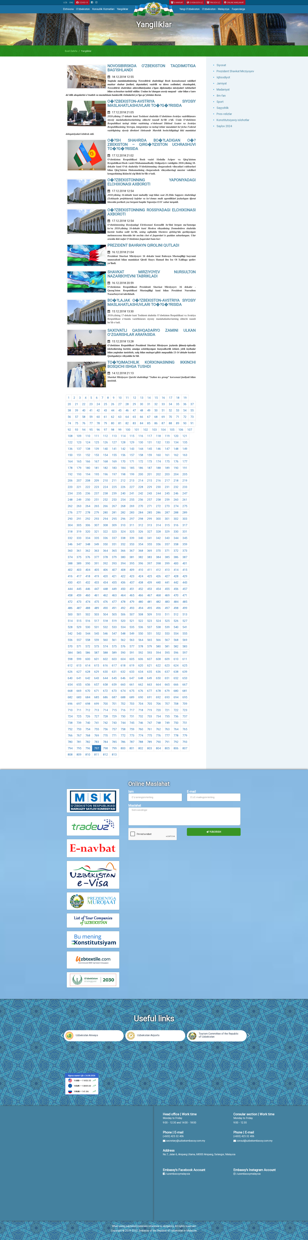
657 (96, 684)
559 (96, 640)
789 (149, 742)
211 (114, 480)
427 (167, 576)
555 (184, 633)
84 (141, 423)
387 (184, 557)
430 (70, 582)
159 (149, 455)
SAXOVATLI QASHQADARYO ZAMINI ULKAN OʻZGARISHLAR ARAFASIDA (151, 332)
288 (176, 512)
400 (176, 563)
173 (149, 461)
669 (79, 690)
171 (131, 461)
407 (114, 569)
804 (158, 748)
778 (176, 735)
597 (184, 652)
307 (96, 525)
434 (105, 582)
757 (114, 729)
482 (158, 601)
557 (79, 640)
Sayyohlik (223, 107)
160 (158, 455)
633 (131, 671)
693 (167, 697)
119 (167, 436)
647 (131, 678)
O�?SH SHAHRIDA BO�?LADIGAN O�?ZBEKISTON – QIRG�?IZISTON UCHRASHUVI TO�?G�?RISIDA (151, 144)
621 (149, 665)
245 (167, 493)
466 (140, 595)
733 (149, 716)
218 (176, 480)
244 (158, 493)
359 (184, 544)
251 (96, 499)
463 (114, 595)
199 (131, 474)
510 (158, 614)
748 (158, 722)
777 (167, 735)
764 (176, 729)
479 (131, 601)
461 (96, 595)
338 (123, 538)
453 (149, 589)
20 (69, 404)
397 (149, 563)
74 (69, 423)
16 (163, 397)
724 (70, 716)
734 (158, 716)
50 (156, 410)
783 (96, 742)
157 (131, 455)
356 (158, 544)
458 (70, 595)
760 (140, 729)
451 (131, 589)
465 (131, 595)
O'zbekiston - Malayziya (215, 9)
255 (131, 499)
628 (87, 671)
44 (112, 410)
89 (177, 423)
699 (96, 703)
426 (158, 576)
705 (149, 703)
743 (114, 722)
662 (140, 684)
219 (184, 480)
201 (149, 474)
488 (87, 608)
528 (70, 627)
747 (149, 722)
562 (123, 640)
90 (184, 423)
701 (114, 703)
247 (184, 493)
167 (96, 461)
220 (70, 487)
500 (70, 614)
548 (123, 633)
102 (145, 429)
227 (131, 487)
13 (141, 397)
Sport (220, 101)
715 (114, 710)
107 (189, 429)
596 (176, 652)
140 (105, 448)
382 (140, 557)
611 (184, 659)
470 (176, 595)
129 (131, 442)
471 (184, 595)
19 (185, 397)
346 (70, 544)
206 (70, 480)
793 (184, 742)
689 (131, 697)
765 (184, 729)
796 (87, 748)
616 (105, 665)
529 (79, 627)
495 (149, 608)
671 (96, 690)
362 (87, 550)
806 (176, 748)
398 (158, 563)
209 (96, 480)
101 (136, 429)
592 (140, 652)
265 (96, 506)
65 (134, 416)
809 (79, 754)
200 (140, 474)
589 (114, 652)
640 (70, 678)
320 (87, 531)
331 (184, 531)
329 (167, 531)
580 (158, 646)
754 (87, 729)
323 (114, 531)
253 (114, 499)
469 (167, 595)
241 (131, 493)
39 (76, 410)
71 (177, 416)
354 (140, 544)
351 (114, 544)
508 (140, 614)
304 (70, 525)
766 (70, 735)
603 (114, 659)
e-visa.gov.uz (196, 2)
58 (83, 416)
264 (87, 506)
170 (123, 461)
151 (79, 455)
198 (123, 474)
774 (140, 735)
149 (184, 448)
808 (70, 754)
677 (149, 690)
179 (79, 468)
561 (114, 640)
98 (112, 429)
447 (96, 589)
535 (131, 627)
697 (79, 703)
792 (176, 742)
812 (105, 754)
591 (131, 652)
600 (87, 659)
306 (87, 525)
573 (96, 646)
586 (87, 652)
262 (70, 506)
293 (96, 518)
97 (105, 429)
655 (79, 684)
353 (131, 544)
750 (176, 722)
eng (71, 2)
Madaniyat (223, 89)
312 (140, 525)
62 (112, 416)
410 (140, 569)
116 (140, 436)
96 (98, 429)
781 (79, 742)
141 (114, 448)
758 (123, 729)
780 (70, 742)
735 (167, 716)
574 (105, 646)
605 (131, 659)
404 (87, 569)
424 (140, 576)
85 (148, 423)
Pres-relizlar (224, 114)
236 (87, 493)
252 (105, 499)
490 (105, 608)
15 (156, 397)
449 (114, 589)
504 (105, 614)
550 (140, 633)
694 (176, 697)
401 (184, 563)
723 (184, 710)
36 (184, 404)
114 (123, 436)
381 (131, 557)
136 (70, 448)
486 (70, 608)
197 (114, 474)
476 (105, 601)
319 (79, 531)
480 (140, 601)
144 (140, 448)
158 (140, 455)
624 (176, 665)
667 (184, 684)
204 (176, 474)
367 (131, 550)
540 (176, 627)
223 (96, 487)
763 (167, 729)
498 (176, 608)
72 (184, 416)
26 (112, 404)
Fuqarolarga (238, 9)
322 (105, 531)
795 (79, 748)
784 (105, 742)
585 (79, 652)
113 (114, 436)
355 (149, 544)
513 (184, 614)
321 (96, 531)
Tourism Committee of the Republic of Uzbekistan (218, 1035)
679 (167, 690)
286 (158, 512)
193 (79, 474)
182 (105, 468)
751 (184, 722)
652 (176, 678)
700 (105, 703)
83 (134, 423)
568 (176, 640)
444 (70, 589)
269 (131, 506)
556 (70, 640)
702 (123, 703)
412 (158, 569)
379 (114, 557)
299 (149, 518)
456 (176, 589)
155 (114, 455)
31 (148, 404)
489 (96, 608)
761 (149, 729)
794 (70, 748)
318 (70, 531)
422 (123, 576)
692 (158, 697)
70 (170, 416)
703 (131, 703)
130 (140, 442)
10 (120, 397)
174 (158, 461)
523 (149, 620)
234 (70, 493)
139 (96, 448)
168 (105, 461)
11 (127, 397)
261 (184, 499)
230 (158, 487)
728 (105, 716)
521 (131, 620)
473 (79, 601)
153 (96, 455)
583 (184, 646)
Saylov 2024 (224, 126)
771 (114, 735)
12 (134, 397)
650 (158, 678)
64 (127, 416)
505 (114, 614)
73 (192, 416)
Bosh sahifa (71, 51)
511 (167, 614)
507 (131, 614)
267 (114, 506)
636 (158, 671)
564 (140, 640)
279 (96, 512)
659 (114, 684)
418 (87, 576)
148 (176, 448)
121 (184, 436)
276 (70, 512)
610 (176, 659)
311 (131, 525)
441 (167, 582)
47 (134, 410)
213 (131, 480)
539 (167, 627)
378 (105, 557)
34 (170, 404)
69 (163, 416)
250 (87, 499)
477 (114, 601)
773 (131, 735)
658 (105, 684)
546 (105, 633)
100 (127, 429)
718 (140, 710)
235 (79, 493)
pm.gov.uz (215, 2)
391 (96, 563)
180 (87, 468)
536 (140, 627)
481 (149, 601)
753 (79, 729)
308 (105, 525)
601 (96, 659)
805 (167, 748)
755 (96, 729)
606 (140, 659)
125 (96, 442)
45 (119, 410)
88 (170, 423)
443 (184, 582)
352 (123, 544)
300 (158, 518)
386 (176, 557)
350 (105, 544)
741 (96, 722)
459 (79, 595)
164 (70, 461)
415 (184, 569)
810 (87, 754)
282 (123, 512)
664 (158, 684)
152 (87, 455)
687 (114, 697)
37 (192, 404)
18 (177, 397)
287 (167, 512)
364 (105, 550)
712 (87, 710)
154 (105, 455)
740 (87, 722)
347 (79, 544)
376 (87, 557)
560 (105, 640)
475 (96, 601)
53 (177, 410)
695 (184, 697)
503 (96, 614)
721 (167, 710)
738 (70, 722)
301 (167, 518)
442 (176, 582)
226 (123, 487)
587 (96, 652)
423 (131, 576)
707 (167, 703)
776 (158, 735)
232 (176, 487)
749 (167, 722)
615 (96, 665)
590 (123, 652)
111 (96, 436)
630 (105, 671)
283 (131, 512)
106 (180, 429)
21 (76, 404)
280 (105, 512)
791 (167, 742)
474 (87, 601)
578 (140, 646)
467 (149, 595)
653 (184, 678)
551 (149, 633)
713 (96, 710)
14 (148, 397)
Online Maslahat (235, 2)
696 (70, 703)
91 (192, 423)
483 (167, 601)
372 (176, 550)
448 (105, 589)
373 (184, 550)
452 (140, 589)
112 (105, 436)
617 (114, 665)
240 (123, 493)
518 (105, 620)
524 (158, 620)
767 (79, 735)
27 (119, 404)
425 (149, 576)
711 (79, 710)
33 (163, 404)
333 (79, 538)
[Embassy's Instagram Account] (96, 2)
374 (70, 557)
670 (87, 690)
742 (105, 722)
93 (76, 429)
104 (163, 429)
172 (140, 461)
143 (131, 448)
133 (167, 442)
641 (79, 678)
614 (87, 665)
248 (70, 499)
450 (123, 589)
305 (79, 525)
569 (184, 640)
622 (158, 665)
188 (158, 468)
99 (119, 429)
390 (87, 563)
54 (184, 410)
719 (149, 710)
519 (114, 620)
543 (79, 633)
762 (158, 729)
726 (87, 716)
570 (70, 646)
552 (158, 633)
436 (123, 582)
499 (184, 608)
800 (123, 748)
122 (70, 442)
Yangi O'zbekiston (190, 9)
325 (131, 531)
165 (79, 461)
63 (119, 416)
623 (167, 665)
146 (158, 448)
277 (79, 512)
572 (87, 646)
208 (87, 480)
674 (123, 690)
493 (131, 608)
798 (105, 748)
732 (140, 716)
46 (127, 410)
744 (123, 722)
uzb (65, 2)
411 (149, 569)
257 (149, 499)
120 (176, 436)
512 (176, 614)
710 (70, 710)
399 (167, 563)
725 (79, 716)
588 (105, 652)
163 (184, 455)
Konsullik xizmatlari (103, 9)
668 (70, 690)
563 (131, 640)
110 (87, 436)
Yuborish (215, 832)
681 (184, 690)
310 (123, 525)
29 (134, 404)
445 (79, 589)
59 (91, 416)
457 (184, 589)
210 (105, 480)
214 (140, 480)
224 (105, 487)
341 (149, 538)
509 (149, 614)
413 (167, 569)
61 (105, 416)
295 (114, 518)
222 (87, 487)
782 (87, 742)
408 (123, 569)
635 (149, 671)
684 (87, 697)
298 (140, 518)
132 (158, 442)
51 (163, 410)
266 (105, 506)
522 (140, 620)
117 (149, 436)
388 (70, 563)
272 (158, 506)
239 (114, 493)
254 (123, 499)
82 (127, 423)
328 (158, 531)
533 (114, 627)
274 (176, 506)
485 (184, 601)
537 (149, 627)
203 (167, 474)
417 (79, 576)
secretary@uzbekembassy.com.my (185, 1140)
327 (149, 531)
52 (170, 410)
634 (140, 671)
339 (131, 538)
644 (105, 678)
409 (131, 569)
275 (184, 506)
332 (70, 538)
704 (140, 703)
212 (123, 480)
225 (114, 487)
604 (123, 659)
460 (87, 595)
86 (156, 423)
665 (167, 684)
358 (176, 544)
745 (131, 722)
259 (167, 499)
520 (123, 620)
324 (123, 531)
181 (96, 468)
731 (131, 716)
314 (158, 525)
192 (70, 474)
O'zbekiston (83, 9)
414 (176, 569)
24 (98, 404)
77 (91, 423)
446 (87, 589)
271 (149, 506)
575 (114, 646)
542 (70, 633)
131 (149, 442)
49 (148, 410)
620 (140, 665)
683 (79, 697)
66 (141, 416)
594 (158, 652)
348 (87, 544)
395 (131, 563)
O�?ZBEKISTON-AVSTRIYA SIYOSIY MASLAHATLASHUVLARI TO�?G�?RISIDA (151, 103)
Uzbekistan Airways (87, 1035)
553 (167, 633)
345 (184, 538)
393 (114, 563)
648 (140, 678)
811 (96, 754)
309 (114, 525)
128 (123, 442)
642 (87, 678)
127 (114, 442)
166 (87, 461)
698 (87, 703)
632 (123, 671)
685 (96, 697)
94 (83, 429)
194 (87, 474)
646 (123, 678)
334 (87, 538)
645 (114, 678)
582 (176, 646)
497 (167, 608)
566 (158, 640)
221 (79, 487)
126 (105, 442)
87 (163, 423)
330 (176, 531)
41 (91, 410)
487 (79, 608)
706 (158, 703)
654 (70, 684)
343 (167, 538)
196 (105, 474)
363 (96, 550)
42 (98, 410)
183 (114, 468)
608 (158, 659)
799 (114, 748)
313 (149, 525)
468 (158, 595)
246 (176, 493)
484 (176, 601)
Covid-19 (83, 2)
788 (140, 742)
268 (123, 506)
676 (140, 690)
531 (96, 627)
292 (87, 518)
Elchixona (68, 9)
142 (123, 448)
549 (131, 633)
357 (167, 544)
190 (176, 468)
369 (149, 550)
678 (158, 690)
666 (176, 684)
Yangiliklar (122, 9)
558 (87, 640)
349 (96, 544)
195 (96, 474)
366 (123, 550)
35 (177, 404)
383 (149, 557)
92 (69, 429)
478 (123, 601)
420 (105, 576)
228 (140, 487)
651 (167, 678)
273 (167, 506)
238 (105, 493)
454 (158, 589)
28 (127, 404)
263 (79, 506)
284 (140, 512)
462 (105, 595)
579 (149, 646)
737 (184, 716)
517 (96, 620)
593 (149, 652)
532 (105, 627)
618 (123, 665)
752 (70, 729)
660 (123, 684)
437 (131, 582)
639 (184, 671)
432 (87, 582)
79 (105, 423)
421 (114, 576)
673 (114, 690)
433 (96, 582)
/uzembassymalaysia (178, 1173)
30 (141, 404)
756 (105, 729)
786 (123, 742)
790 (158, 742)
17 (170, 397)
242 (140, 493)
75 (76, 423)
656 (87, 684)
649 (149, 678)
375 (79, 557)
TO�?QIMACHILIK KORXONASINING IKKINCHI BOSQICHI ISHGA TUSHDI (151, 364)
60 (98, 416)
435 (114, 582)
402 (70, 569)
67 (148, 416)
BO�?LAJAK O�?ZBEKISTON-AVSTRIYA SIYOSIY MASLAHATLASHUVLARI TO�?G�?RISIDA (151, 302)
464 (123, 595)
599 (79, 659)
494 (140, 608)
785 (114, 742)
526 (176, 620)
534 (123, 627)
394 (123, 563)
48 (141, 410)
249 (79, 499)
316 (176, 525)
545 (96, 633)
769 (96, 735)
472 (70, 601)
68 (156, 416)
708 (176, 703)
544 (87, 633)
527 (184, 620)
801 (131, 748)
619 (131, 665)
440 (158, 582)
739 (79, 722)
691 (149, 697)
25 (105, 404)
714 (105, 710)
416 (70, 576)
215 (149, 480)
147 (167, 448)
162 (176, 455)
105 (172, 429)
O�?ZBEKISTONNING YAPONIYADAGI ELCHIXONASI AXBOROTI (151, 182)
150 (70, 455)
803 (149, 748)
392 (105, 563)
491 (114, 608)
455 (167, 589)
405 (96, 569)
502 (87, 614)
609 (167, 659)
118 (158, 436)
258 (158, 499)
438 (140, 582)
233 (184, 487)
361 (79, 550)
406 (105, 569)
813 (114, 754)
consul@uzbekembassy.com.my (255, 1140)
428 (176, 576)
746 (140, 722)
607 (149, 659)
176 (176, 461)
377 (96, 557)
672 (105, 690)
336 (105, 538)
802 (140, 748)
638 (176, 671)
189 (167, 468)
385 (167, 557)
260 (176, 499)
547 (114, 633)
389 (79, 563)
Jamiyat (222, 83)
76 (83, 423)
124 (87, 442)
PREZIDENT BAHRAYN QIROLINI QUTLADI (143, 245)
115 (131, 436)
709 (184, 703)
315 (167, 525)
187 (149, 468)
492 (123, 608)
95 (91, 429)
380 (123, 557)
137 (79, 448)
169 (114, 461)
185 (131, 468)
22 (83, 404)
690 (140, 697)
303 (184, 518)
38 (69, 410)
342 (158, 538)
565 (149, 640)
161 (167, 455)
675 (131, 690)
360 (70, 550)
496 (158, 608)
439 (149, 582)
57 (76, 416)
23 (91, 404)
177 (184, 461)
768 (87, 735)
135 (184, 442)
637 (167, 671)
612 (70, 665)
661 (131, 684)
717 (131, 710)
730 (123, 716)
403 (79, 569)
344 (176, 538)
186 (140, 468)
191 (184, 468)
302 (176, 518)
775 (149, 735)
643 (96, 678)
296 (123, 518)
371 (167, 550)
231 (167, 487)
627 (79, 671)
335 (96, 538)
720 (158, 710)
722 (176, 710)
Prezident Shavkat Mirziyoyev (235, 71)
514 (70, 620)
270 (140, 506)
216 (158, 480)
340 (140, 538)
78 (98, 423)
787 (131, 742)
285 (149, 512)
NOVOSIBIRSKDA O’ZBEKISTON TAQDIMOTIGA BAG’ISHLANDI (151, 68)
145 (149, 448)
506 (123, 614)
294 (105, 518)
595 (167, 652)
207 (79, 480)
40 (83, 410)
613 (79, 665)
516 (87, 620)
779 (184, 735)
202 (158, 474)
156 (123, 455)
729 (114, 716)
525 (167, 620)
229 (149, 487)
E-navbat (178, 2)
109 (79, 436)
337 (114, 538)
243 (149, 493)
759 (131, 729)
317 (184, 525)
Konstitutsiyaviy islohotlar (233, 120)
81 (119, 423)
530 (87, 627)
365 (114, 550)
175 (167, 461)
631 (114, 671)
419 (96, 576)
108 (70, 436)
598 (70, 659)
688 (123, 697)
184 (123, 468)
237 (96, 493)
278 (87, 512)
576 (123, 646)
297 (131, 518)
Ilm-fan (221, 95)
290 (70, 518)
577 (131, 646)
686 (105, 697)
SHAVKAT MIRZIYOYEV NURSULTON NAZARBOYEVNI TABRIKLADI (151, 274)
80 (112, 423)
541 (184, 627)
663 (149, 684)
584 (70, 652)
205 (184, 474)
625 (184, 665)
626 (70, 671)
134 (176, 442)
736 (176, 716)
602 (105, 659)
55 (192, 410)
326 (140, 531)
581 (167, 646)
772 (123, 735)
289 (184, 512)
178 (70, 468)
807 (184, 748)
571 (79, 646)
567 (167, 640)
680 (176, 690)
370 (158, 550)
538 (158, 627)
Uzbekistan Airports (148, 1035)
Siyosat (221, 65)
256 (140, 499)
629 (96, 671)
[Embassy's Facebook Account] (92, 2)
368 (140, 550)
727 (96, 716)
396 (140, 563)
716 (123, 710)
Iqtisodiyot (223, 77)
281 (114, 512)
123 (79, 442)
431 (79, 582)
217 (167, 480)
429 (184, 576)
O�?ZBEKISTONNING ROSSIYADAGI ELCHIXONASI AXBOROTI (151, 212)
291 (79, 518)
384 (158, 557)
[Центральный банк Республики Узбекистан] (82, 1083)
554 (176, 633)
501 (79, 614)
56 (69, 416)
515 (79, 620)
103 (154, 429)
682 (70, 697)
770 (105, 735)
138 (87, 448)
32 (156, 404)
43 (105, 410)
